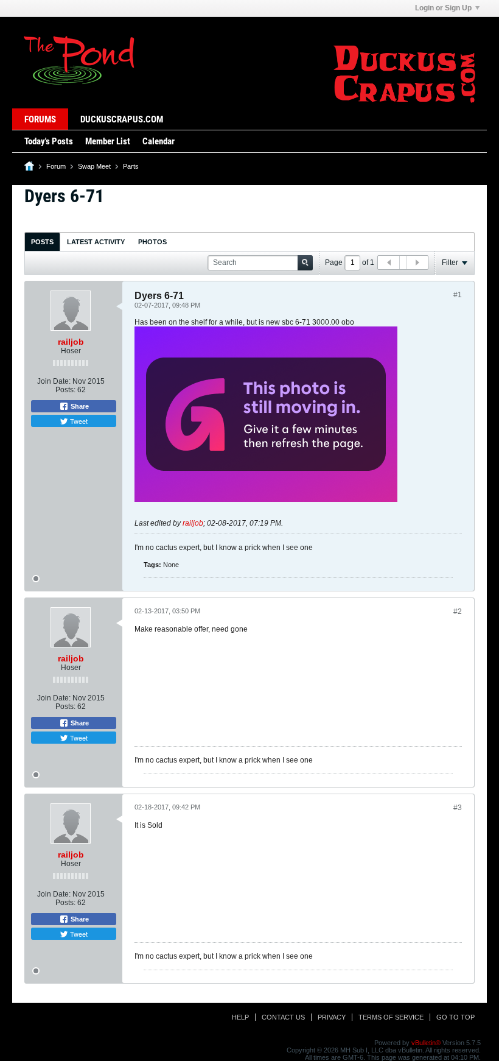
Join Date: (54, 381)
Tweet (78, 421)
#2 (457, 611)
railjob (71, 342)
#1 (457, 295)
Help (240, 1017)
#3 (457, 807)
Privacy (332, 1017)
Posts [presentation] (42, 241)
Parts (131, 166)
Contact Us (283, 1017)
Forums (40, 119)
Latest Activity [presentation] (96, 241)
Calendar (158, 141)
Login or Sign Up (443, 8)
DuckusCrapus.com (121, 119)
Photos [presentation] (152, 241)
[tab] (42, 241)
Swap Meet (94, 166)
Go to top (455, 1017)
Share (79, 406)
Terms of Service (391, 1017)
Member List (107, 141)
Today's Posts (48, 141)
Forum (56, 166)
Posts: (65, 390)
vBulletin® (426, 1042)
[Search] (305, 262)
